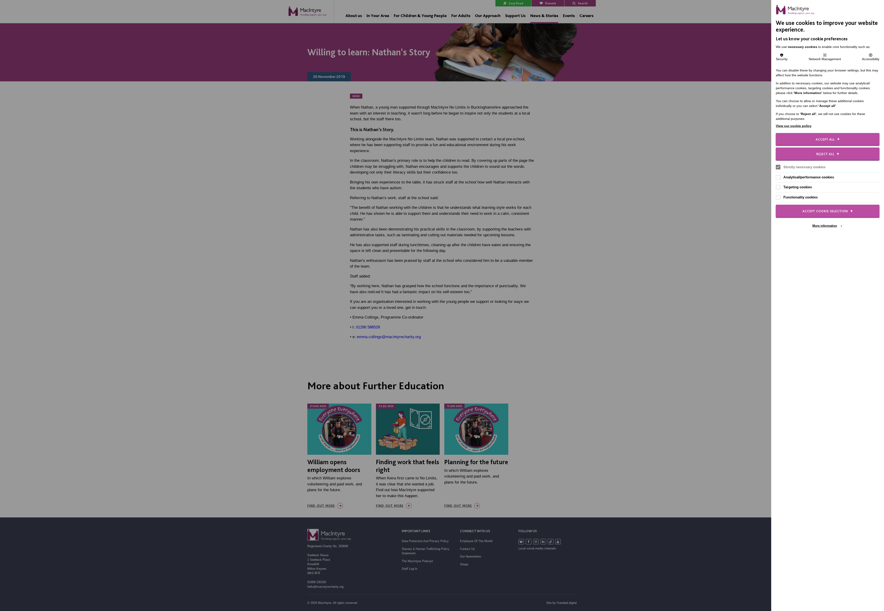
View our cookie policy (793, 126)
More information (824, 225)
